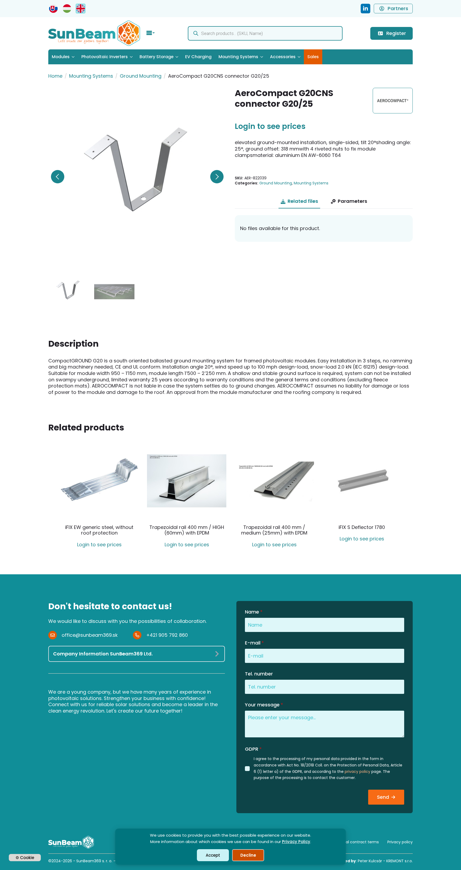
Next (217, 176)
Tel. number (259, 673)
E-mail (254, 642)
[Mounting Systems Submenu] (262, 56)
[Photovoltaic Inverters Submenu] (132, 56)
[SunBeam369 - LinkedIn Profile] (365, 8)
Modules (61, 57)
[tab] (299, 201)
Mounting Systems (238, 57)
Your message (264, 704)
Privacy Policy (296, 841)
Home (55, 76)
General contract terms (356, 842)
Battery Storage (156, 57)
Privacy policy (400, 842)
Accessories (283, 57)
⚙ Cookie (24, 857)
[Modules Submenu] (74, 56)
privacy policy (357, 771)
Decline (248, 855)
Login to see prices (270, 126)
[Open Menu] (150, 33)
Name (254, 612)
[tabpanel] (324, 228)
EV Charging (198, 57)
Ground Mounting (140, 76)
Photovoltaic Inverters (104, 57)
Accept (213, 855)
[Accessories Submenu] (300, 56)
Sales (313, 57)
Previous (57, 176)
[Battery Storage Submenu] (177, 56)
